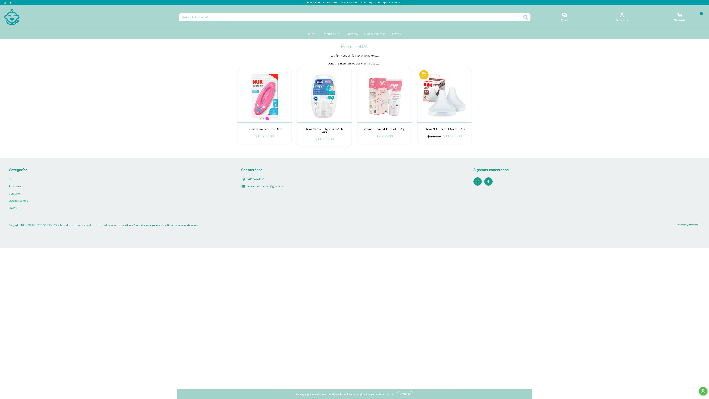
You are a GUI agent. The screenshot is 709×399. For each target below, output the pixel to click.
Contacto (351, 34)
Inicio (312, 34)
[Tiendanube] (688, 225)
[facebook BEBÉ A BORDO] (10, 2)
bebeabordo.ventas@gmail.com (266, 186)
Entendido (405, 394)
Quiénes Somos (375, 34)
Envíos (396, 34)
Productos (329, 34)
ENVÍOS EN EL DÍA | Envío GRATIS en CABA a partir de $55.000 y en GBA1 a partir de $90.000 (354, 2)
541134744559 (255, 179)
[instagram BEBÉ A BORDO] (5, 2)
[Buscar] (525, 17)
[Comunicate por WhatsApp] (703, 391)
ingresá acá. (156, 225)
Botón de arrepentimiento (182, 225)
